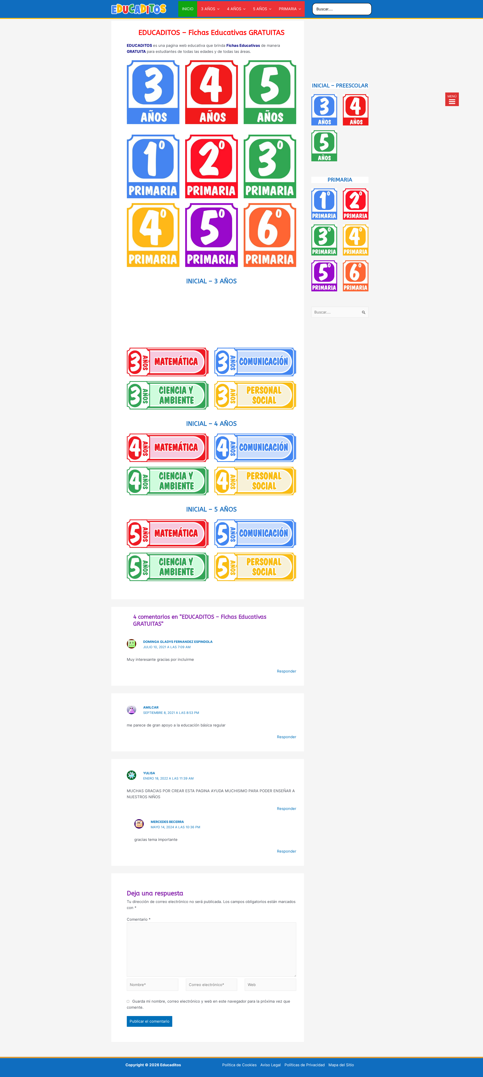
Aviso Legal (270, 1065)
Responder (286, 671)
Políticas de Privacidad (305, 1065)
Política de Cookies (239, 1065)
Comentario (139, 919)
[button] (217, 9)
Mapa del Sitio (341, 1065)
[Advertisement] (211, 315)
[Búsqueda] (366, 9)
